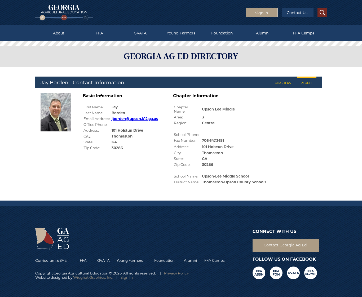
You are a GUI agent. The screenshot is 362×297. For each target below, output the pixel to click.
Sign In (127, 277)
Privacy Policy (176, 273)
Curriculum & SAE (51, 260)
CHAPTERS (283, 83)
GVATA (140, 33)
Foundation (222, 33)
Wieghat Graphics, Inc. (93, 277)
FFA (99, 33)
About (58, 33)
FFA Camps (303, 33)
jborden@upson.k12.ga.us (135, 119)
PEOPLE (307, 83)
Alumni (263, 33)
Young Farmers (181, 33)
